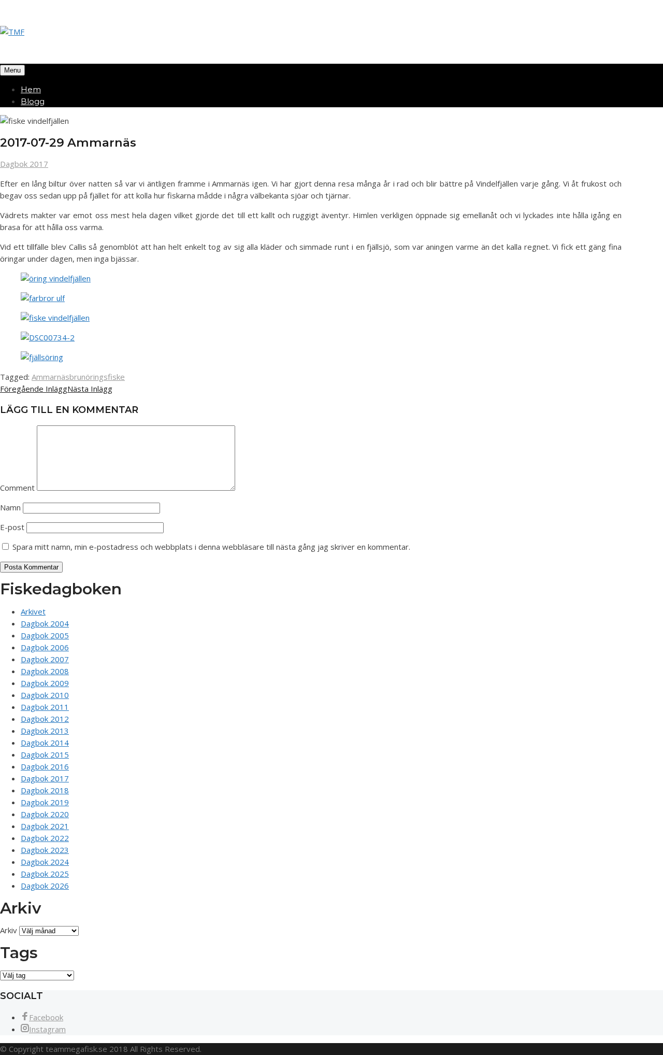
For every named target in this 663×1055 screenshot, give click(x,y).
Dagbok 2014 (45, 742)
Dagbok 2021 (45, 826)
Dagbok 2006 (45, 647)
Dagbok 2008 (45, 671)
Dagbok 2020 (45, 814)
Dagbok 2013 (45, 730)
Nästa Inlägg (89, 388)
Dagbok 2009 (45, 683)
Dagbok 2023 (45, 850)
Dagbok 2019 (45, 802)
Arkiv (8, 930)
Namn (10, 507)
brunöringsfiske (97, 377)
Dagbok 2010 (45, 695)
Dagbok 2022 (45, 838)
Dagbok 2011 (45, 707)
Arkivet (33, 611)
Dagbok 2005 (45, 635)
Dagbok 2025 (45, 873)
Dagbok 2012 (45, 719)
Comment (17, 487)
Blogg (33, 101)
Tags (19, 952)
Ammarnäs (50, 377)
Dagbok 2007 (45, 659)
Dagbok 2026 (45, 885)
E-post (12, 527)
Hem (31, 89)
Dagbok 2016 (45, 766)
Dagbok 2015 (45, 754)
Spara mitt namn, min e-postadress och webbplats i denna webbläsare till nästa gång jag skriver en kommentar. (211, 546)
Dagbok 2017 (24, 164)
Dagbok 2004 (45, 623)
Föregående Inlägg (33, 388)
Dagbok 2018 (45, 790)
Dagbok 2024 (45, 862)
